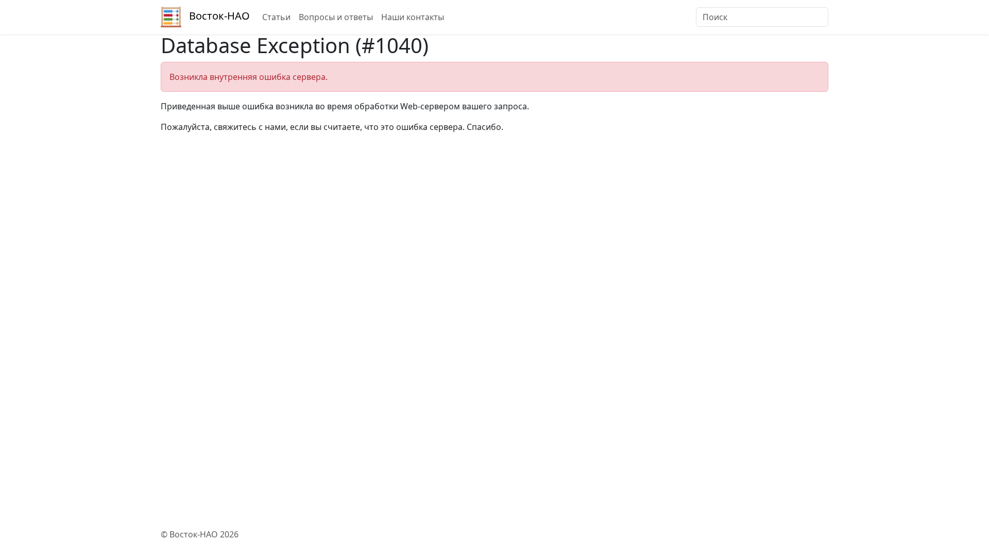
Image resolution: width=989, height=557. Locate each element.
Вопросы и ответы (336, 17)
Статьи (276, 17)
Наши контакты (412, 17)
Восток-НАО (219, 16)
